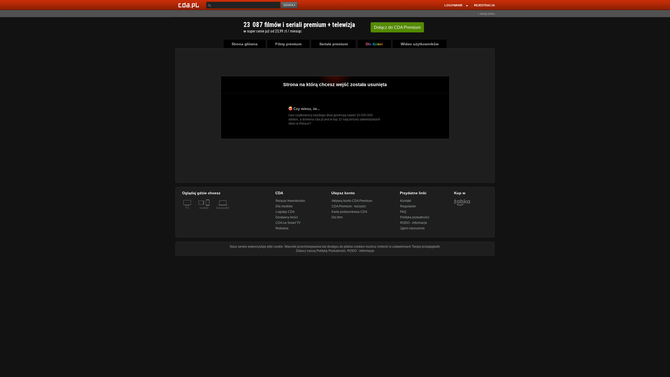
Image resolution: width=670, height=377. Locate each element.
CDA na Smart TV (288, 223)
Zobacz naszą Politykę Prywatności (321, 251)
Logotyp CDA (285, 212)
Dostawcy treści (287, 217)
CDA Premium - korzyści (349, 206)
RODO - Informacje (360, 251)
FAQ (403, 212)
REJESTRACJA (484, 5)
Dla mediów (284, 206)
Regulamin (408, 206)
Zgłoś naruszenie (412, 228)
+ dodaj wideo (486, 13)
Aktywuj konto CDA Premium (352, 201)
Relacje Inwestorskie (290, 201)
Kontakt (405, 201)
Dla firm (337, 217)
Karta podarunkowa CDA (349, 212)
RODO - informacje (413, 223)
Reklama (282, 228)
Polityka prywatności (414, 217)
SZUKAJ (289, 5)
